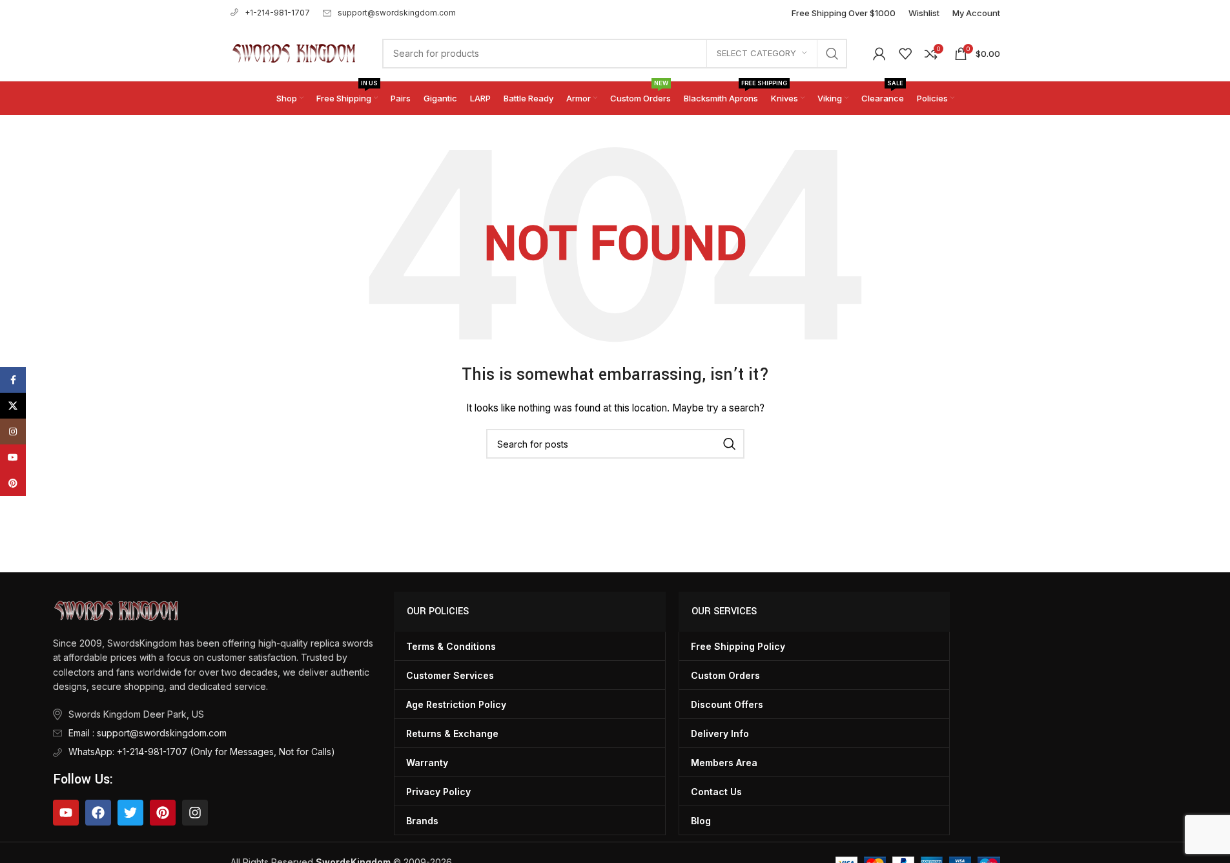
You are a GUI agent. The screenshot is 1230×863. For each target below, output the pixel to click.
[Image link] (116, 609)
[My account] (879, 54)
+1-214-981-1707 (277, 12)
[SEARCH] (832, 53)
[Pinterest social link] (13, 483)
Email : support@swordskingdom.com (147, 732)
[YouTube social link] (13, 457)
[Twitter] (130, 813)
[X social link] (13, 406)
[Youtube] (66, 813)
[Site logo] (293, 52)
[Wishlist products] (905, 54)
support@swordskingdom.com (397, 12)
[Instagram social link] (13, 431)
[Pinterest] (163, 813)
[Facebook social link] (13, 380)
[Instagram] (195, 813)
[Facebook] (98, 813)
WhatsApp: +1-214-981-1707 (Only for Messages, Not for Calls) (201, 751)
